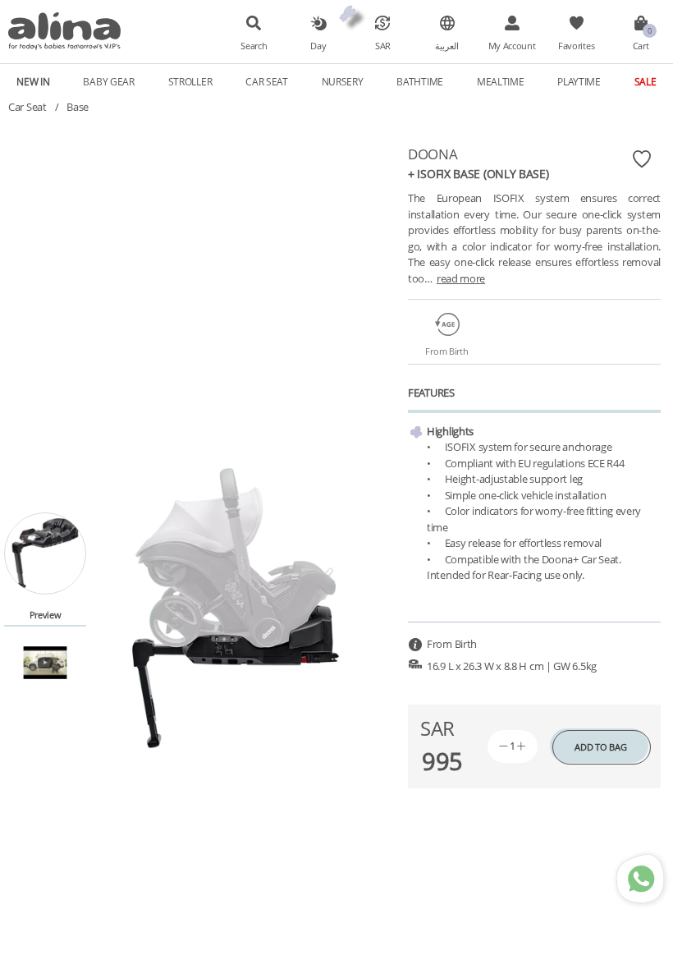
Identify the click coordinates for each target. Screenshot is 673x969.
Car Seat (27, 106)
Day (318, 46)
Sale (645, 81)
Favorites (576, 46)
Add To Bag (600, 747)
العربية (447, 46)
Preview (46, 614)
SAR (383, 46)
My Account (512, 46)
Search (253, 46)
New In (32, 81)
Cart (641, 46)
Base (77, 106)
